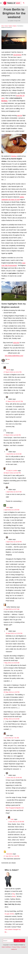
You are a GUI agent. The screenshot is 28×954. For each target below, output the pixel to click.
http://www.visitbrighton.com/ (14, 355)
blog (13, 894)
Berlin (14, 896)
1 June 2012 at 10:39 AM (16, 821)
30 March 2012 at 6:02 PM (12, 473)
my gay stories (9, 914)
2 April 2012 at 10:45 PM (14, 542)
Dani (7, 507)
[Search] (19, 940)
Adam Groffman (6, 947)
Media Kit (14, 949)
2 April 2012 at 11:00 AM (11, 510)
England (10, 25)
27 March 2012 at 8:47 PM (14, 401)
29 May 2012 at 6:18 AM (11, 719)
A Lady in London (11, 470)
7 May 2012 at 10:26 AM (11, 663)
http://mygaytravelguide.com (15, 808)
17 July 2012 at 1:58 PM (11, 856)
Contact (23, 947)
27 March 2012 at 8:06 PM (12, 435)
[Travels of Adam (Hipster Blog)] (12, 3)
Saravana (9, 854)
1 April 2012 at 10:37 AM (13, 492)
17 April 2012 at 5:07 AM (11, 609)
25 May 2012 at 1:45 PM (11, 692)
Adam (8, 359)
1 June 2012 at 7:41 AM (11, 738)
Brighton (14, 25)
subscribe (16, 342)
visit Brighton (17, 55)
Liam (12, 819)
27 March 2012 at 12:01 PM (12, 372)
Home (2, 25)
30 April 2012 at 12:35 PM (14, 633)
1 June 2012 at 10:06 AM (14, 777)
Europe (6, 25)
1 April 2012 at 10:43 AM (13, 454)
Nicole (8, 370)
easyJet (19, 115)
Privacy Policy (16, 947)
